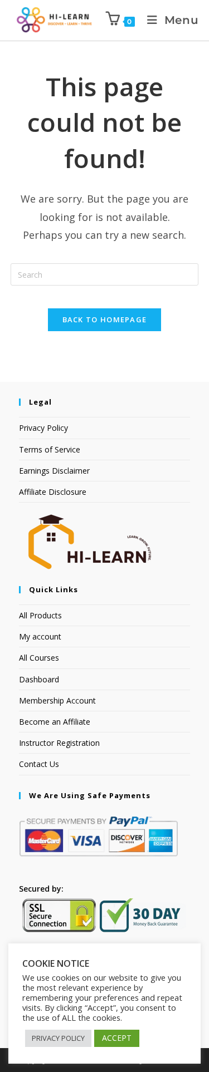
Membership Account (57, 700)
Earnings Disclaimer (54, 470)
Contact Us (39, 764)
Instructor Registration (59, 742)
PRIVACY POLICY (58, 1038)
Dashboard (39, 679)
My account (40, 636)
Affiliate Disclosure (52, 491)
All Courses (39, 657)
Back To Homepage (104, 319)
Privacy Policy (43, 427)
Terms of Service (49, 449)
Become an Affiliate (54, 721)
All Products (40, 615)
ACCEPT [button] (117, 1037)
